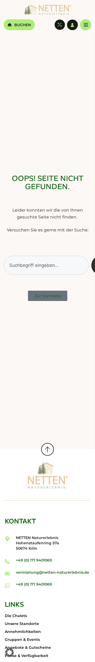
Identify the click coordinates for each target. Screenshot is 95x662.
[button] (9, 652)
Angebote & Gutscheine (28, 647)
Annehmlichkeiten (23, 631)
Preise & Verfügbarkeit (26, 655)
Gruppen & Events (22, 639)
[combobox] (46, 265)
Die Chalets (16, 615)
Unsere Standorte (22, 623)
